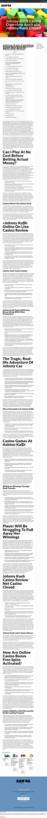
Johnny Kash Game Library (11, 117)
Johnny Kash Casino (10, 113)
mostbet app (29, 201)
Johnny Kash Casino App (11, 103)
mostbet (11, 148)
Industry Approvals (10, 115)
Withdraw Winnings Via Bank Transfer (14, 71)
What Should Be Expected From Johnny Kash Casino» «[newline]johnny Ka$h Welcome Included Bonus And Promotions (15, 101)
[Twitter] (42, 1)
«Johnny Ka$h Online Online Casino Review (15, 58)
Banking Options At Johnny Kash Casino (14, 105)
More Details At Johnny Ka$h (12, 68)
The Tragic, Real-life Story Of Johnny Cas (14, 66)
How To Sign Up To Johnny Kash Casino (14, 90)
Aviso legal (23, 809)
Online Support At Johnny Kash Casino (13, 88)
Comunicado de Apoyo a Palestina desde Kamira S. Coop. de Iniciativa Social (22, 763)
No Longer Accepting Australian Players (14, 95)
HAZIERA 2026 (5, 759)
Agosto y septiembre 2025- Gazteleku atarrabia (30, 761)
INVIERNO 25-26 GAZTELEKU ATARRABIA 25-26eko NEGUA (14, 762)
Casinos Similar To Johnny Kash (12, 57)
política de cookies (24, 814)
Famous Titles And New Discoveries (13, 109)
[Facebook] (41, 1)
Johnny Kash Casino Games (11, 60)
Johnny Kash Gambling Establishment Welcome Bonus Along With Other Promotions (13, 63)
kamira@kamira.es (12, 1)
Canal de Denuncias (23, 800)
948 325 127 (4, 1)
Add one (38, 47)
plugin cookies (43, 814)
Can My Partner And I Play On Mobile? (14, 107)
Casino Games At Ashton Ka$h (12, 69)
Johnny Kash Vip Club (10, 86)
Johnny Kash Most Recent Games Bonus (14, 79)
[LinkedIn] (46, 1)
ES (45, 5)
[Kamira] (6, 5)
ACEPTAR (2, 816)
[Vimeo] (44, 1)
